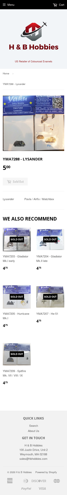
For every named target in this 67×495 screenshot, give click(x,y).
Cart (61, 4)
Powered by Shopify (46, 472)
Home (6, 73)
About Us (33, 431)
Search (33, 425)
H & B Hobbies (24, 472)
